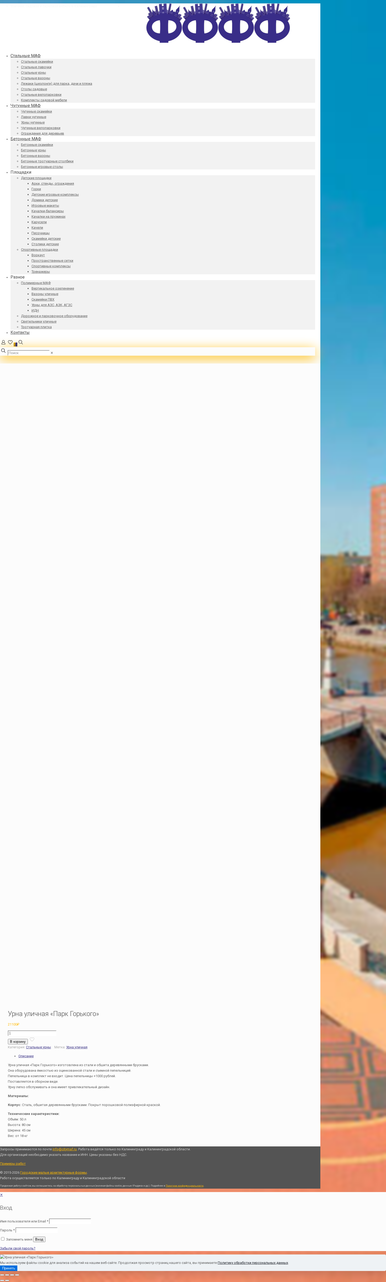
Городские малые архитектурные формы (53, 1172)
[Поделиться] (12, 1275)
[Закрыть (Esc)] (17, 1275)
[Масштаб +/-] (2, 1275)
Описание (26, 1056)
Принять (8, 1268)
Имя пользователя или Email (24, 1221)
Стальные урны (38, 1047)
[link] (51, 353)
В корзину (18, 1042)
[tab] (169, 1056)
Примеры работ (13, 1164)
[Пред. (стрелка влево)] (2, 1280)
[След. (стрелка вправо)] (7, 1280)
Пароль (7, 1230)
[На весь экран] (7, 1275)
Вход (39, 1239)
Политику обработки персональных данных (253, 1263)
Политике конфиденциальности (185, 1185)
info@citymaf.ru (134, 6)
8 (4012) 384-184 (109, 6)
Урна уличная (76, 1047)
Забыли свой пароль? (17, 1248)
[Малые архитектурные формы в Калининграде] (218, 41)
